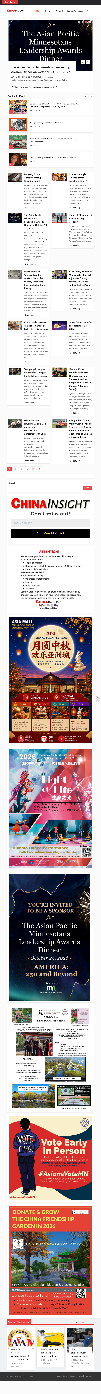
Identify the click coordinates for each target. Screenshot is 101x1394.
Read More (29, 207)
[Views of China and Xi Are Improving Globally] (50, 45)
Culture (44, 1349)
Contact (59, 10)
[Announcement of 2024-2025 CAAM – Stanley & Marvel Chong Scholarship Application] (21, 1340)
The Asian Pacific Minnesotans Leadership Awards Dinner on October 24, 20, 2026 (36, 221)
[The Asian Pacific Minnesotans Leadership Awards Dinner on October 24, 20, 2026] (15, 218)
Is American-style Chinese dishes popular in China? (78, 178)
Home (39, 10)
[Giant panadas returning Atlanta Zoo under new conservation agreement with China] (15, 423)
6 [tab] (92, 1322)
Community (15, 1349)
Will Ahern (17, 1363)
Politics (38, 145)
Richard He (47, 1360)
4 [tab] (90, 22)
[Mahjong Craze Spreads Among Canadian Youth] (15, 177)
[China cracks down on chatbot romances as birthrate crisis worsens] (15, 325)
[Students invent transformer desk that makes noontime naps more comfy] (80, 1340)
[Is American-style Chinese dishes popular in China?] (59, 177)
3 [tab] (86, 22)
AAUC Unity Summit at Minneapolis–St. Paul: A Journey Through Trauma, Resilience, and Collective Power (80, 278)
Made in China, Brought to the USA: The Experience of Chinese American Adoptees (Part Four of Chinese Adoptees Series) (80, 379)
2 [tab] (83, 22)
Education (15, 1352)
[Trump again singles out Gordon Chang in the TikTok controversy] (15, 371)
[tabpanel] (50, 55)
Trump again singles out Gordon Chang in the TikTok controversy (35, 373)
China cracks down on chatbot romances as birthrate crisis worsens (36, 326)
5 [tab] (89, 1322)
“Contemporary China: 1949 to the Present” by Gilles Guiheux (56, 157)
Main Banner (53, 1349)
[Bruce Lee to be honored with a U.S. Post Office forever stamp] (50, 1340)
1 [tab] (79, 22)
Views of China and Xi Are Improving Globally (80, 218)
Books (32, 110)
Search (12, 483)
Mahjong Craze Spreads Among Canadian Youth (35, 86)
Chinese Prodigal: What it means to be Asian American (53, 122)
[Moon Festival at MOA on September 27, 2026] (59, 325)
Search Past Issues (75, 10)
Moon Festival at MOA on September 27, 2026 (80, 326)
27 (33, 469)
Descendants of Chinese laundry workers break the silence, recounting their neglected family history (35, 280)
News (73, 1349)
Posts (47, 10)
